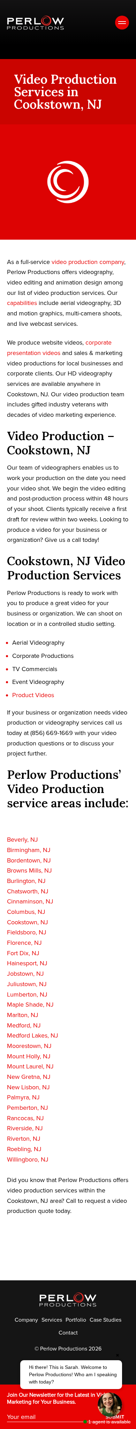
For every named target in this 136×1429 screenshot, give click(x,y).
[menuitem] (26, 1319)
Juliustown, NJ (27, 984)
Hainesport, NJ (27, 963)
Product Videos (33, 695)
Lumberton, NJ (27, 994)
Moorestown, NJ (29, 1046)
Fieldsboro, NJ (26, 932)
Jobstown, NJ (25, 973)
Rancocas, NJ (25, 1118)
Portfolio (76, 1319)
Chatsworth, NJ (27, 891)
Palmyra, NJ (23, 1097)
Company (26, 1319)
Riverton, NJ (23, 1138)
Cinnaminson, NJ (30, 901)
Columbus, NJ (26, 912)
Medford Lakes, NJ (32, 1035)
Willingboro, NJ (27, 1159)
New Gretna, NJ (29, 1077)
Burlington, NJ (26, 881)
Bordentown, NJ (29, 860)
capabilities (22, 303)
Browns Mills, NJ (29, 870)
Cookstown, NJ (27, 922)
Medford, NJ (24, 1025)
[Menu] (122, 23)
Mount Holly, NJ (29, 1056)
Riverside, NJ (25, 1128)
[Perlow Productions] (35, 23)
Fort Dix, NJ (23, 953)
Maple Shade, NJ (30, 1004)
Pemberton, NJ (27, 1108)
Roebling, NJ (24, 1149)
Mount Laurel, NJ (30, 1066)
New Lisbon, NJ (28, 1087)
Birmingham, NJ (29, 850)
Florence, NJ (24, 943)
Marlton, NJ (22, 1015)
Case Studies (105, 1319)
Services (51, 1319)
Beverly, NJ (22, 839)
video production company (88, 262)
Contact (68, 1332)
